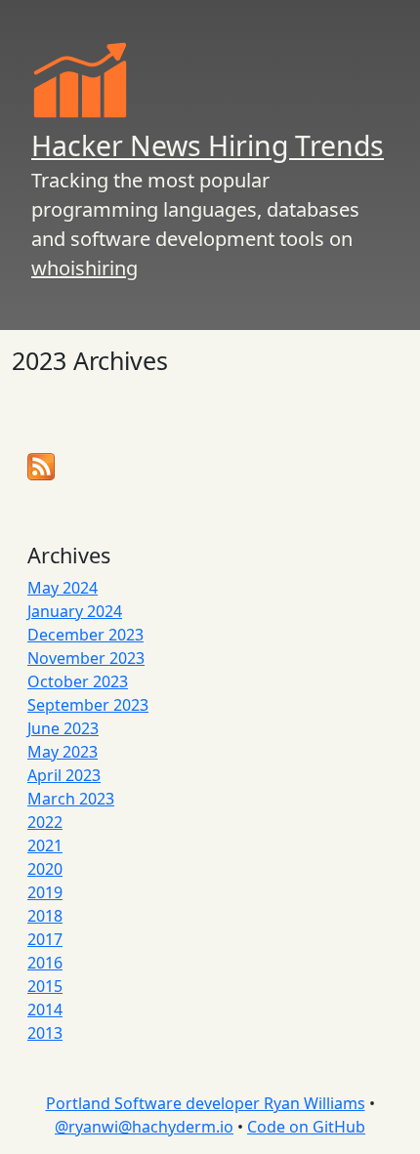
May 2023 (62, 751)
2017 (45, 939)
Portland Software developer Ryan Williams (205, 1103)
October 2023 (77, 681)
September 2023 (87, 705)
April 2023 (64, 775)
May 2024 (62, 587)
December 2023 (85, 634)
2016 (45, 962)
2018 (45, 916)
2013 (45, 1033)
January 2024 (74, 611)
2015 (45, 986)
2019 (45, 892)
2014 (45, 1009)
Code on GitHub (306, 1126)
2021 (45, 845)
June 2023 (63, 728)
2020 (45, 869)
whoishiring (84, 268)
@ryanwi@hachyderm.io (144, 1126)
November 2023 (86, 658)
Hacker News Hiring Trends (207, 145)
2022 (45, 822)
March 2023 (70, 798)
